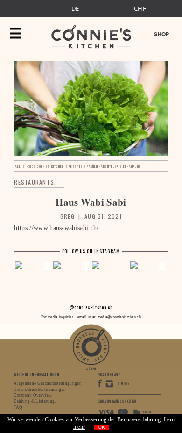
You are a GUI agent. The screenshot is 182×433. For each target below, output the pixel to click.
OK (101, 427)
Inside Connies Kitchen (45, 166)
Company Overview (33, 395)
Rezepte (76, 166)
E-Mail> (124, 384)
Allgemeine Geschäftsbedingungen (48, 383)
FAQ (18, 407)
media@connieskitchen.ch (119, 317)
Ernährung (132, 166)
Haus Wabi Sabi (91, 202)
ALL (18, 166)
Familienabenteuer (103, 166)
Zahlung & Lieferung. (35, 401)
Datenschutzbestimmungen (40, 389)
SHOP (161, 34)
